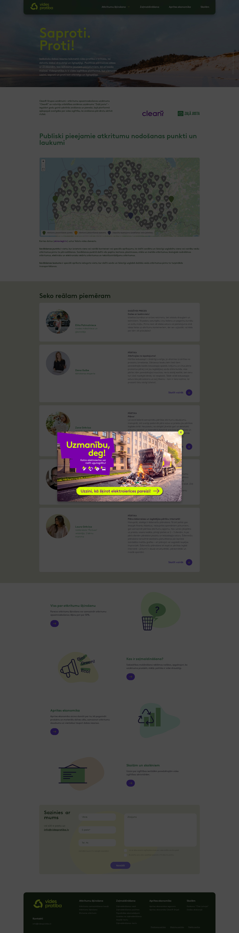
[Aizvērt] (181, 432)
